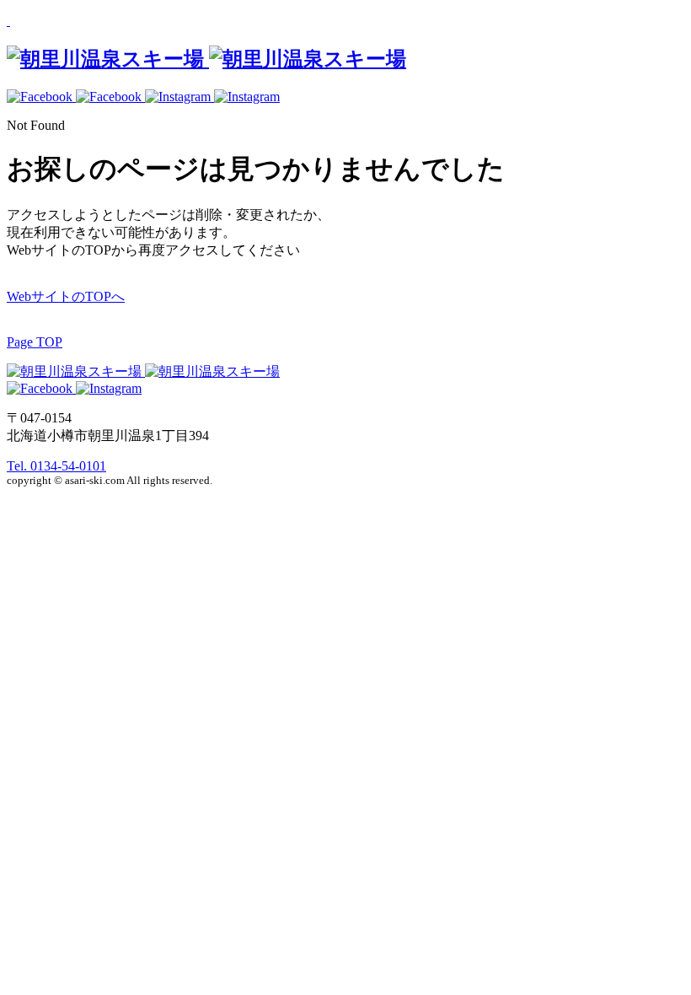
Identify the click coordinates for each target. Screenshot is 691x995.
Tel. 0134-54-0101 (56, 466)
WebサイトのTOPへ (66, 296)
